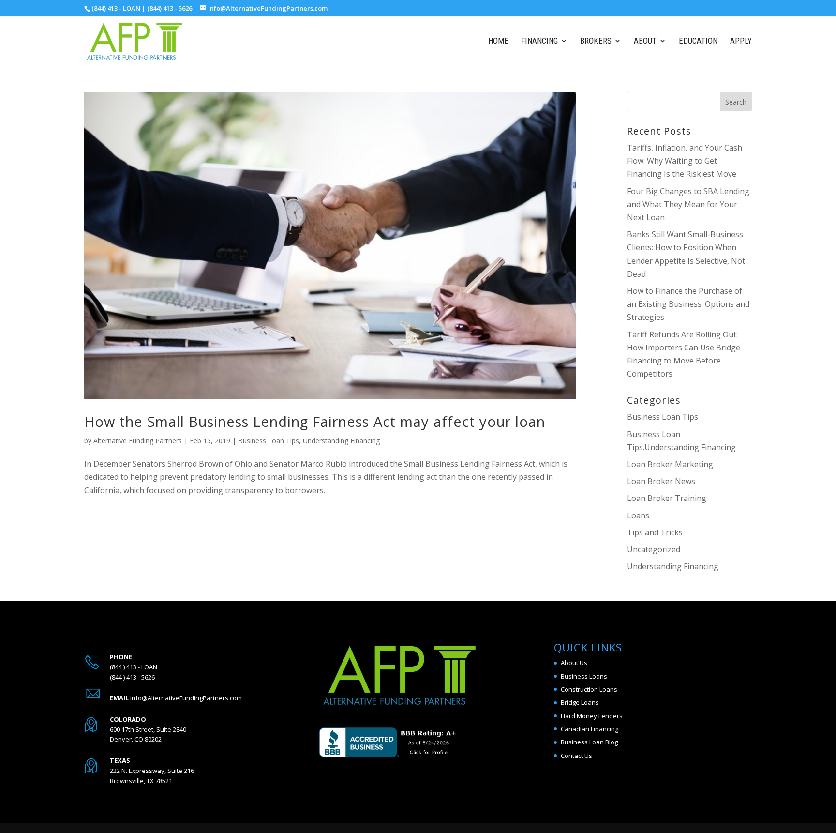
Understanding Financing (341, 440)
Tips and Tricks (655, 532)
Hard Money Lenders (592, 716)
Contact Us (576, 755)
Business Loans (584, 676)
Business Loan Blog (589, 742)
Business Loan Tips (268, 440)
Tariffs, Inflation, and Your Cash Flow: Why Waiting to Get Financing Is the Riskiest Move (684, 160)
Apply (741, 41)
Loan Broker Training (666, 498)
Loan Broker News (661, 481)
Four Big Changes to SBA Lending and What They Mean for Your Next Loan (688, 204)
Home (498, 41)
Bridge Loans (580, 702)
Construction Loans (589, 689)
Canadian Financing (589, 729)
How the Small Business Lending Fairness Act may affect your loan (314, 421)
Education (698, 41)
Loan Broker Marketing (670, 464)
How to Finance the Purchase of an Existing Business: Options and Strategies (688, 304)
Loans (638, 515)
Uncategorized (653, 549)
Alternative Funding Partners (137, 440)
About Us (574, 662)
